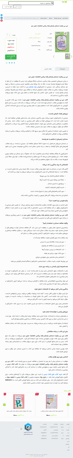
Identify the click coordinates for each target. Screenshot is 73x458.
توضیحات (62, 69)
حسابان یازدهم (43, 18)
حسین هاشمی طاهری (34, 37)
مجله (62, 438)
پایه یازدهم (32, 87)
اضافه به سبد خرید (10, 56)
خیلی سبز (37, 33)
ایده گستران (32, 455)
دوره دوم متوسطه (57, 18)
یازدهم (50, 18)
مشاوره (62, 424)
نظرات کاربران (48, 69)
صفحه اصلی (65, 18)
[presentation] (4, 404)
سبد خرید (7, 6)
